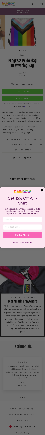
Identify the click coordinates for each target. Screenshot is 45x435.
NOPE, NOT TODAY (22, 242)
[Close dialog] (42, 190)
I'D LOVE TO (22, 235)
